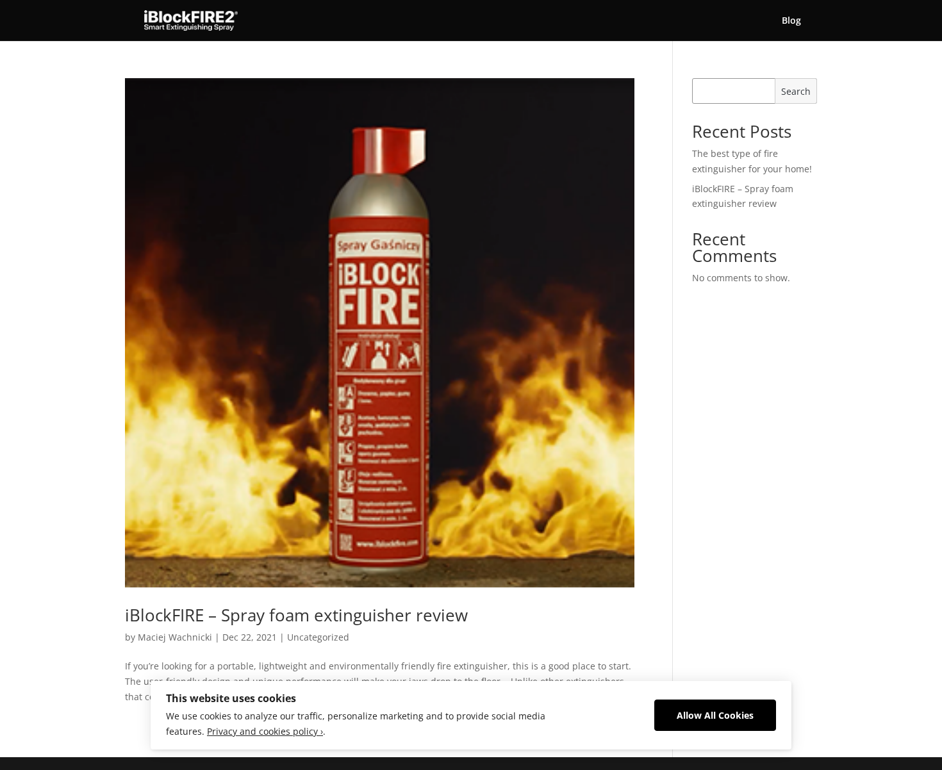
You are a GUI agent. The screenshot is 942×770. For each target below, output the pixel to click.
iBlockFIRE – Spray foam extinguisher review (296, 615)
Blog (791, 21)
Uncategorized (318, 637)
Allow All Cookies (715, 715)
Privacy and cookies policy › (265, 731)
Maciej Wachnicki (175, 637)
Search (796, 91)
